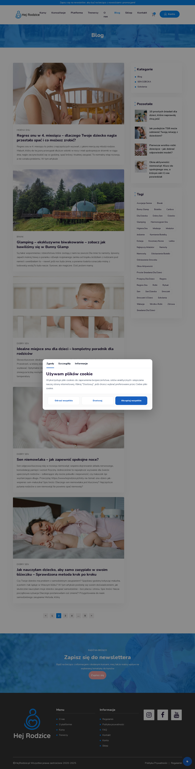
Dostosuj (97, 400)
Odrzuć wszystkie (64, 400)
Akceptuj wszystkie (131, 400)
